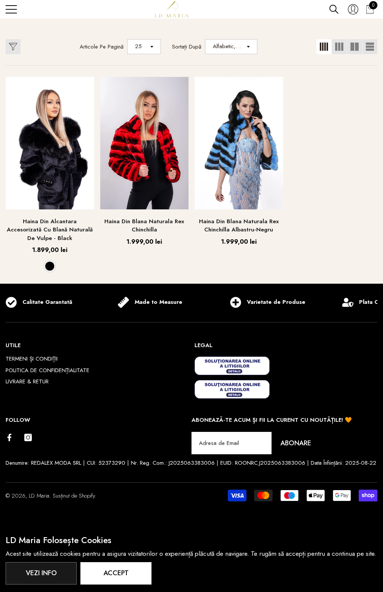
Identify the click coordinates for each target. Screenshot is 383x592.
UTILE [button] (13, 345)
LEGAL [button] (203, 345)
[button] (334, 9)
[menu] (11, 9)
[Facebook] (9, 437)
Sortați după (186, 47)
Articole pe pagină (101, 47)
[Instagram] (28, 437)
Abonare (296, 443)
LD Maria (39, 496)
